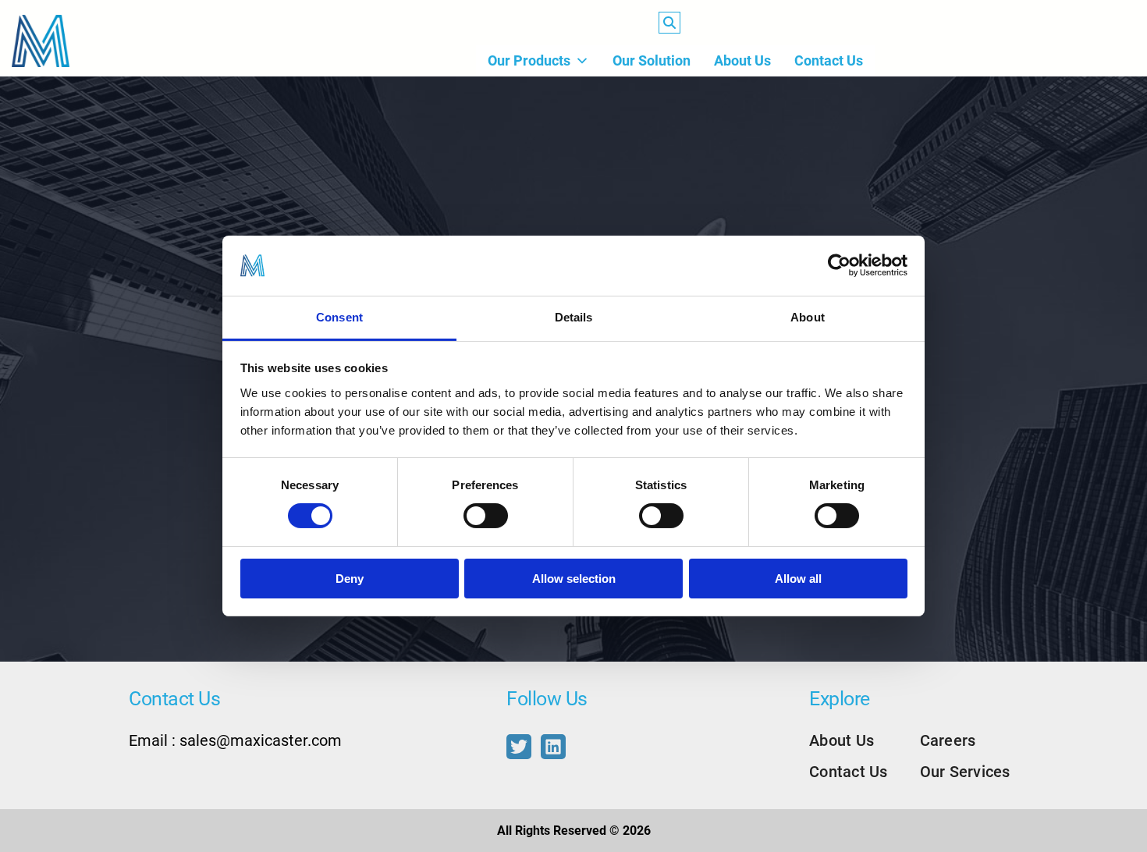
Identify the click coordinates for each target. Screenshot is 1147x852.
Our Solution (652, 60)
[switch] (485, 515)
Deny (350, 578)
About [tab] (807, 317)
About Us (742, 60)
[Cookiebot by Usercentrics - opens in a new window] (839, 265)
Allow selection (574, 578)
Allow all (798, 578)
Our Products (529, 60)
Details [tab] (574, 317)
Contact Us (828, 60)
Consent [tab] (339, 317)
